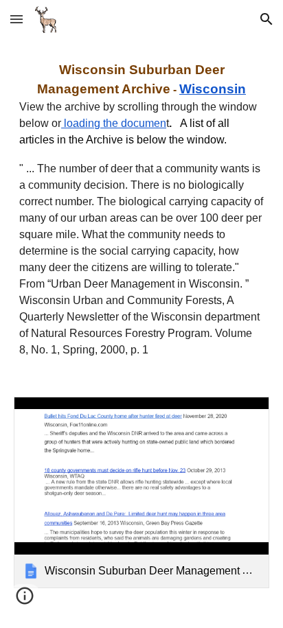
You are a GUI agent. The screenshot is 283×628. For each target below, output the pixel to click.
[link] (141, 492)
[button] (16, 19)
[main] (141, 209)
